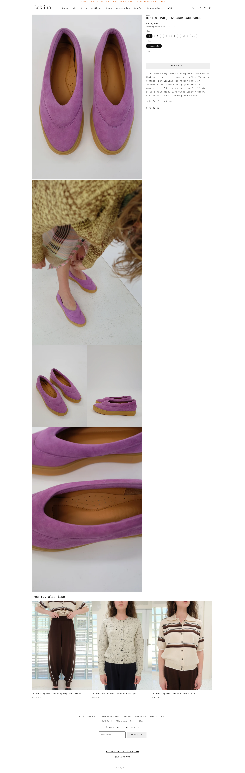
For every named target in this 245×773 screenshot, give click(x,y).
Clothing (96, 8)
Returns (127, 716)
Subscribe (136, 735)
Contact (91, 716)
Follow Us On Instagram (122, 751)
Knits (84, 8)
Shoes (109, 8)
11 (193, 36)
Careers (153, 716)
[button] (194, 8)
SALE (170, 8)
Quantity (150, 52)
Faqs (162, 716)
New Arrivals (69, 8)
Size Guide (153, 108)
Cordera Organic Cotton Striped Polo (173, 694)
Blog (141, 721)
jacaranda (154, 46)
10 (184, 36)
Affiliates (121, 721)
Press (133, 721)
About (81, 716)
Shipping (150, 27)
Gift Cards (107, 721)
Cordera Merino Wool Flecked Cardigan (114, 694)
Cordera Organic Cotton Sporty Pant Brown (56, 694)
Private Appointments (109, 716)
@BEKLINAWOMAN (123, 757)
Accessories (123, 8)
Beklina (126, 768)
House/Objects (155, 8)
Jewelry (138, 8)
